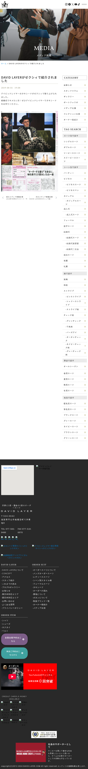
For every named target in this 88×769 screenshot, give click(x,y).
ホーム (4, 63)
